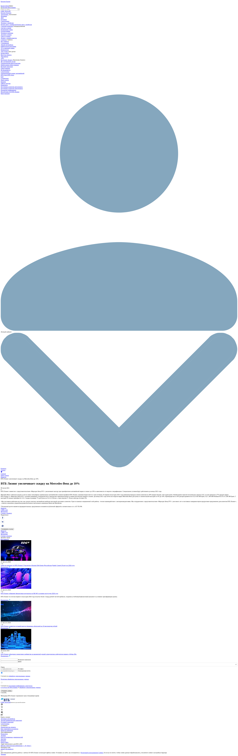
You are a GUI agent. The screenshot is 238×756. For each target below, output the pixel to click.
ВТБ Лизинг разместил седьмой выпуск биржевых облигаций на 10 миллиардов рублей (29, 626)
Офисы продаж (5, 83)
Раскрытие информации (8, 90)
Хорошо (3, 754)
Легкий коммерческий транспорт (11, 720)
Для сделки (4, 51)
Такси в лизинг (6, 36)
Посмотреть (5, 567)
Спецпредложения (7, 26)
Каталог (3, 13)
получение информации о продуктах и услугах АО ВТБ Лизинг (16, 686)
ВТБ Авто (4, 75)
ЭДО (2, 58)
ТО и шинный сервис (8, 48)
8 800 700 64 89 (5, 11)
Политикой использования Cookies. (92, 752)
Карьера (3, 82)
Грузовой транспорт (7, 722)
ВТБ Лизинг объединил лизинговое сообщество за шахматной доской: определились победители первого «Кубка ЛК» (39, 654)
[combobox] (119, 664)
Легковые (4, 16)
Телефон (20, 669)
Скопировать (7, 529)
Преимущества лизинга (8, 727)
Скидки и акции (6, 28)
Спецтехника (5, 21)
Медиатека (4, 511)
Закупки (3, 739)
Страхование (5, 43)
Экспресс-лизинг (6, 35)
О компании (5, 78)
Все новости (5, 539)
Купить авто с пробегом (8, 24)
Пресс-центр (5, 80)
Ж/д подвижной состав (8, 61)
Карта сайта (4, 742)
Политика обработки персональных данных (15, 679)
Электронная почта (24, 671)
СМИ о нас (4, 510)
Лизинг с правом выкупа (9, 38)
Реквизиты (4, 85)
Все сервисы (5, 41)
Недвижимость (5, 70)
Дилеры (3, 735)
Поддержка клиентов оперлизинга (12, 88)
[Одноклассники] (2, 519)
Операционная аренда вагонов (10, 63)
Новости (3, 477)
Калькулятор (5, 53)
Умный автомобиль (7, 45)
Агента (3, 470)
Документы (4, 56)
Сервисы (4, 40)
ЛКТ (2, 18)
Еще (2, 77)
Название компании (24, 660)
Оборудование (5, 68)
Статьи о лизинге (6, 513)
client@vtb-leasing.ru (7, 749)
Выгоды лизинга (6, 55)
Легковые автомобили (8, 719)
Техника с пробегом (7, 23)
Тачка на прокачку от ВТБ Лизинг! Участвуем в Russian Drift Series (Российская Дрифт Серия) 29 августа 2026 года (38, 565)
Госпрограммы (5, 31)
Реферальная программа (8, 46)
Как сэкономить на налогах (9, 729)
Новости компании (7, 730)
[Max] (2, 527)
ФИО (20, 661)
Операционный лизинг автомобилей (12, 73)
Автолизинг (5, 14)
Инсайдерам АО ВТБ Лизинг (10, 92)
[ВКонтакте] (2, 523)
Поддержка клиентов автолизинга (12, 87)
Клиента (3, 468)
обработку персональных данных (19, 676)
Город (2, 667)
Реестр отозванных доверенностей (12, 737)
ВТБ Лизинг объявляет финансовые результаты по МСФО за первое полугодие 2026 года (29, 593)
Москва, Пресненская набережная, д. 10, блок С (16, 745)
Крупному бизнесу (7, 60)
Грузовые (4, 19)
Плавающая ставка (7, 29)
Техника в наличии (7, 33)
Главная (3, 474)
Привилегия (5, 50)
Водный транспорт (7, 66)
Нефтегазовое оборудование (10, 65)
